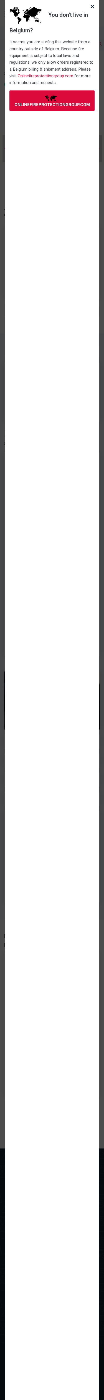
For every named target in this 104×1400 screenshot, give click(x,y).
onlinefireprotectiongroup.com (52, 104)
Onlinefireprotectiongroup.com (45, 75)
